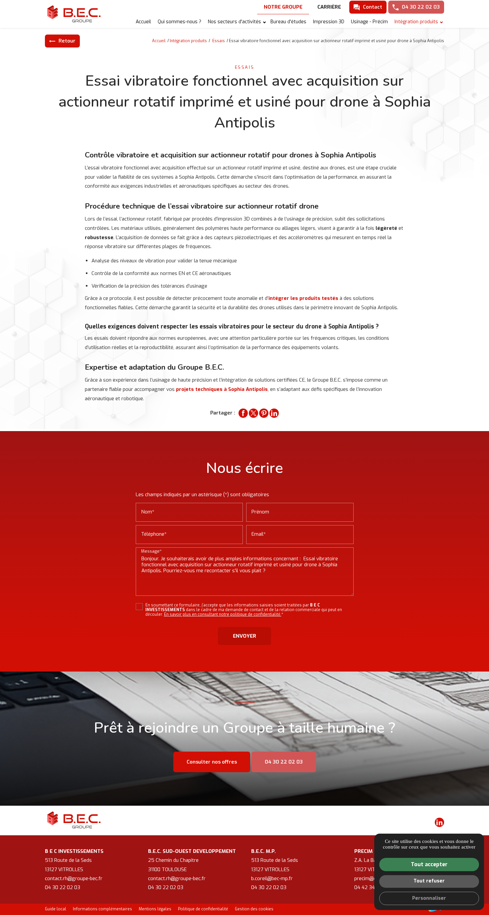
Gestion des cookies (254, 909)
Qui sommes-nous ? (179, 22)
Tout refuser (429, 881)
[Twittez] (253, 413)
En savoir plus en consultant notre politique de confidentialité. (222, 614)
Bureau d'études (288, 22)
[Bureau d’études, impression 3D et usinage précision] (75, 14)
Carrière (329, 7)
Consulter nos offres (212, 762)
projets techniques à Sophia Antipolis (222, 389)
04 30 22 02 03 (421, 7)
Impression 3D (328, 22)
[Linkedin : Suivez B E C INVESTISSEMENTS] (439, 822)
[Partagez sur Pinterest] (263, 413)
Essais (219, 41)
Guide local (55, 909)
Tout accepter (429, 864)
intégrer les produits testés (303, 298)
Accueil (143, 22)
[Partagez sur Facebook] (243, 413)
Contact (372, 7)
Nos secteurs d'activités (234, 22)
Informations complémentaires (102, 909)
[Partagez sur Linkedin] (274, 413)
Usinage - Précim (369, 22)
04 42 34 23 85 (372, 887)
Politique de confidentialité (203, 909)
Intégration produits (416, 22)
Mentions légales (155, 909)
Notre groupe (283, 7)
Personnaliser (429, 898)
